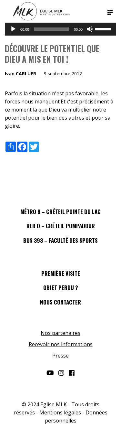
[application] (60, 29)
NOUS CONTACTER (60, 302)
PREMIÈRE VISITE (60, 273)
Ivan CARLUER (20, 73)
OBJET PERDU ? (60, 288)
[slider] (104, 28)
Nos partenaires (60, 333)
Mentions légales (60, 412)
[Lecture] (13, 29)
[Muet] (89, 29)
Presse (60, 355)
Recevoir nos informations (61, 344)
